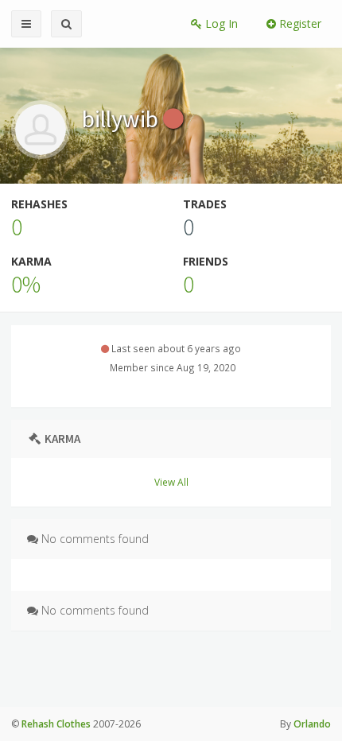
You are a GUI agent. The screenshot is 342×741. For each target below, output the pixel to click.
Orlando (312, 724)
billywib (122, 118)
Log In (220, 23)
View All (171, 481)
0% (26, 284)
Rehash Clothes (56, 724)
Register (298, 23)
